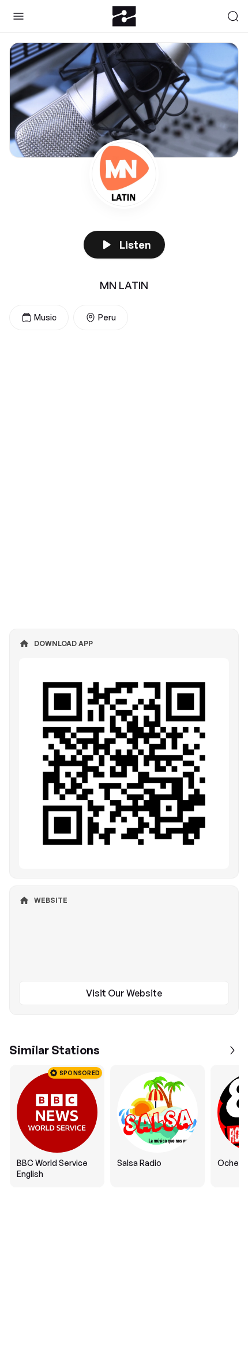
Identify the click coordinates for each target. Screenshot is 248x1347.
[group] (124, 1126)
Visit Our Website (124, 993)
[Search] (233, 16)
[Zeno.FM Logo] (124, 16)
